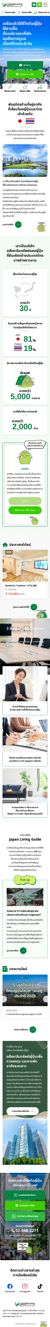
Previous (3, 575)
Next (46, 575)
